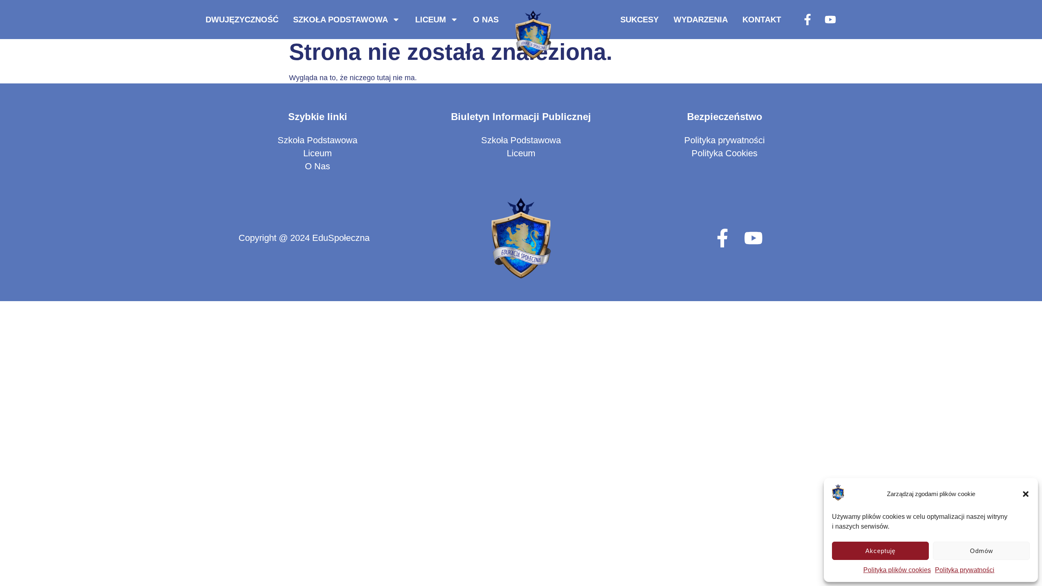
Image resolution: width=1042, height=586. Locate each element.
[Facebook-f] (807, 19)
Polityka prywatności (964, 569)
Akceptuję (880, 550)
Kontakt (761, 19)
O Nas (486, 19)
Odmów (981, 550)
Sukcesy (639, 19)
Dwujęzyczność (242, 19)
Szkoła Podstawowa (340, 19)
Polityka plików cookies (897, 569)
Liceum (430, 19)
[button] (1026, 494)
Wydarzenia (701, 19)
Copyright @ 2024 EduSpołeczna (304, 238)
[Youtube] (830, 19)
